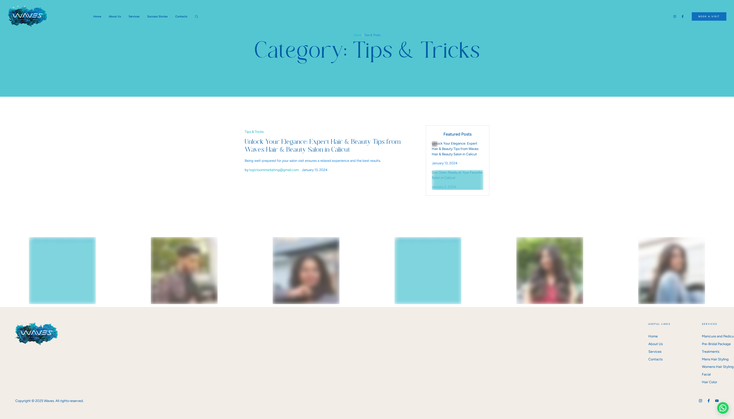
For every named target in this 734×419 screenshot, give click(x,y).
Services (654, 351)
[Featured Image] (435, 144)
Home (357, 35)
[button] (709, 16)
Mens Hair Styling (715, 359)
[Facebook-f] (682, 16)
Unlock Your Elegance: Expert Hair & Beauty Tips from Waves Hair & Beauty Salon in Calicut (455, 148)
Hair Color (709, 382)
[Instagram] (674, 16)
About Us (655, 344)
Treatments (710, 351)
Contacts (655, 359)
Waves (49, 401)
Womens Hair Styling (718, 367)
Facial (706, 374)
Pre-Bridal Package (716, 344)
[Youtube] (717, 401)
